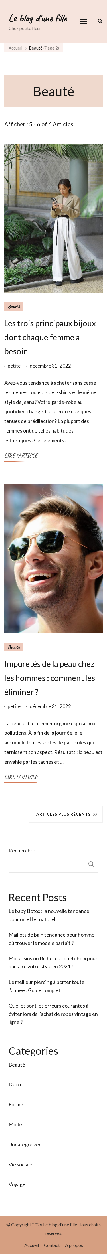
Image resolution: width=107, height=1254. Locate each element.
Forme (16, 1104)
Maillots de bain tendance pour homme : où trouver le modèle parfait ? (53, 938)
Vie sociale (20, 1164)
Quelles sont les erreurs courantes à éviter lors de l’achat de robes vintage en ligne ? (53, 1013)
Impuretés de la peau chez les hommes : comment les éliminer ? (49, 678)
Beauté (14, 306)
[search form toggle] (99, 21)
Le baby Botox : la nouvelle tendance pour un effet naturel (49, 915)
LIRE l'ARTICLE (20, 455)
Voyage (17, 1184)
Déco (15, 1084)
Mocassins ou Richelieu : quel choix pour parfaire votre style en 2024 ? (53, 962)
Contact (52, 1245)
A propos (74, 1245)
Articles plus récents (63, 814)
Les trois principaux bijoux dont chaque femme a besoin (50, 337)
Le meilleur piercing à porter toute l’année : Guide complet (46, 986)
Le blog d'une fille (38, 18)
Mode (15, 1124)
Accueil (31, 1245)
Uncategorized (25, 1144)
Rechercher (22, 850)
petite (14, 366)
